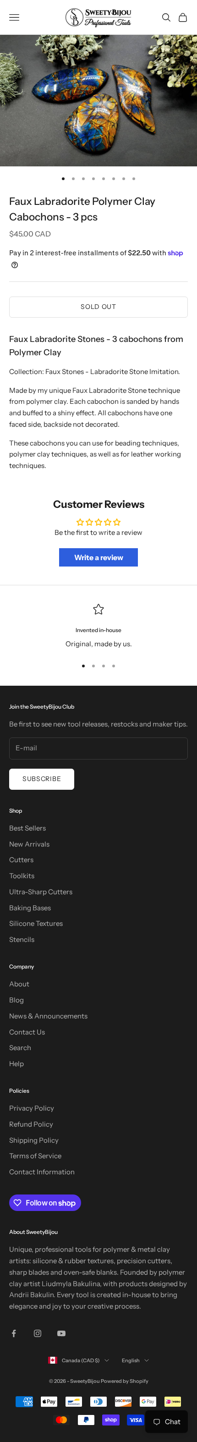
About (19, 984)
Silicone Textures (36, 923)
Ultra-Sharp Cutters (40, 891)
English (131, 1360)
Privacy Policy (31, 1108)
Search (20, 1047)
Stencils (21, 939)
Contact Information (42, 1171)
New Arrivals (29, 844)
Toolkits (21, 875)
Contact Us (27, 1032)
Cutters (21, 859)
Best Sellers (27, 828)
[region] (98, 627)
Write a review (98, 557)
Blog (16, 1000)
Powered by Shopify (124, 1381)
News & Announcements (48, 1016)
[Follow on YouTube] (61, 1333)
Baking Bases (30, 907)
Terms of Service (35, 1155)
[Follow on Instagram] (37, 1333)
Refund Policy (31, 1124)
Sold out (98, 307)
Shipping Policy (34, 1140)
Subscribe (41, 779)
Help (16, 1063)
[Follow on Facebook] (13, 1333)
